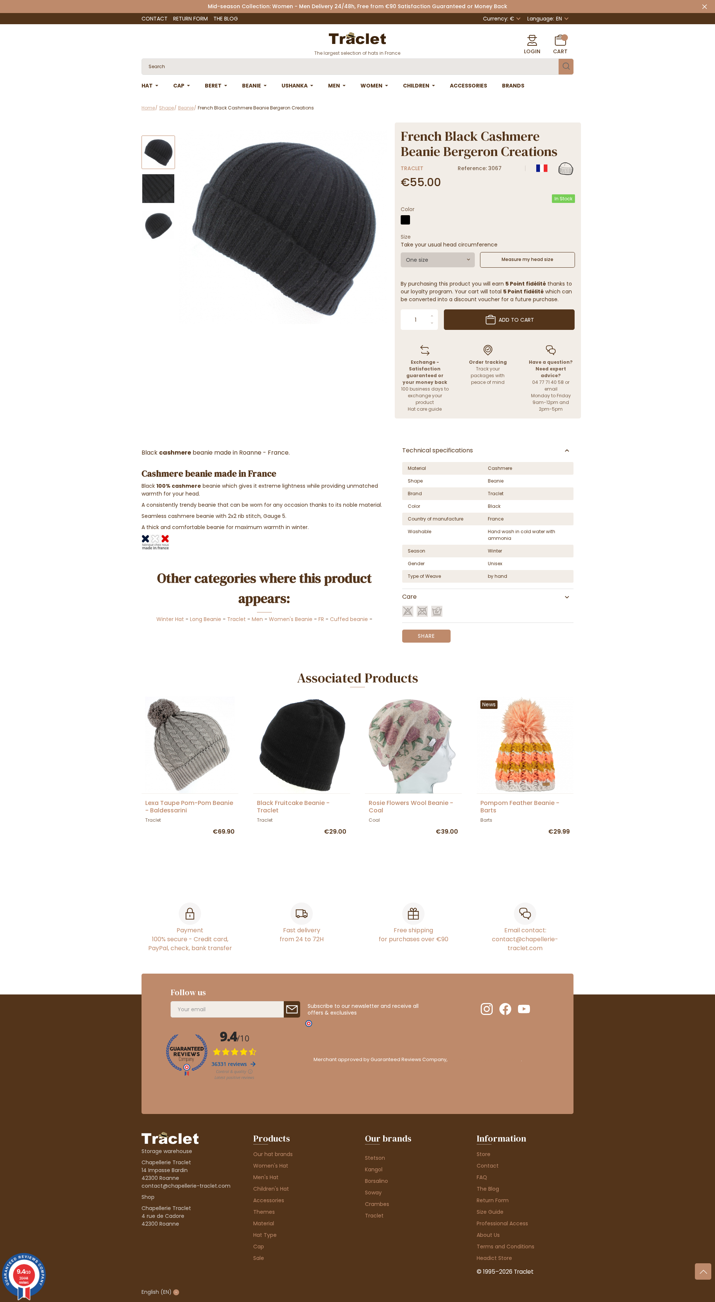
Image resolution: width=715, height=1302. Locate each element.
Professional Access (502, 1223)
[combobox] (438, 259)
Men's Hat (266, 1177)
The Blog (225, 18)
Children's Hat (271, 1189)
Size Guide (490, 1212)
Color (407, 209)
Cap (258, 1246)
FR (321, 619)
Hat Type (265, 1235)
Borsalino (376, 1181)
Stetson (375, 1158)
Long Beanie (205, 619)
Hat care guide (425, 409)
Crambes (377, 1204)
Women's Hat (270, 1165)
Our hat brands (273, 1154)
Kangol (373, 1169)
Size (406, 237)
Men (257, 619)
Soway (373, 1192)
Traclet (412, 168)
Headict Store (494, 1258)
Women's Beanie (290, 619)
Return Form (190, 18)
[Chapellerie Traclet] (357, 37)
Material (263, 1223)
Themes (264, 1212)
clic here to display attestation (484, 1059)
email (550, 389)
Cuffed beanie (349, 619)
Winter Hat (170, 619)
